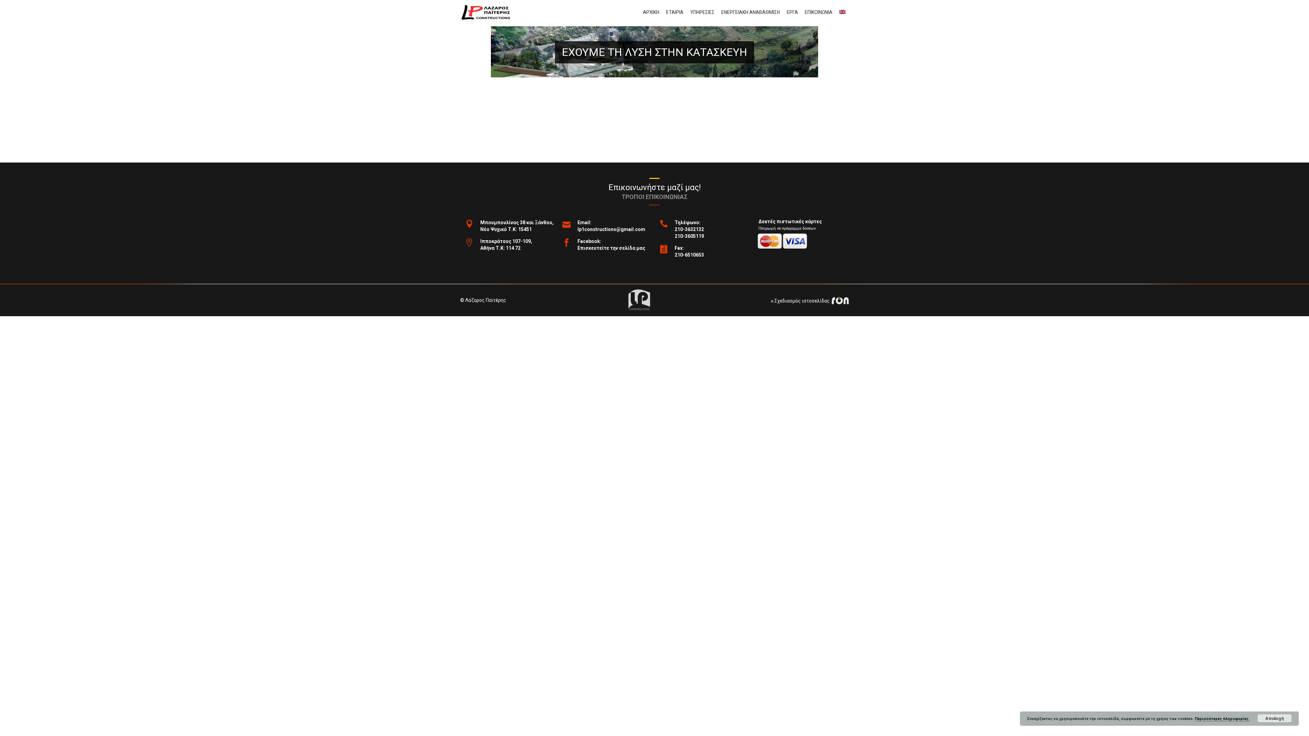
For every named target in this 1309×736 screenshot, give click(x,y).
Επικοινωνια (818, 12)
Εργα (792, 12)
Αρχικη (651, 12)
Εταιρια (674, 12)
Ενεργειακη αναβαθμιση (750, 12)
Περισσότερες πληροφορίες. (1222, 719)
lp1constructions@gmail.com (611, 229)
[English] (842, 12)
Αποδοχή (1274, 718)
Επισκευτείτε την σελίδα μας (611, 248)
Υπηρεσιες (702, 12)
